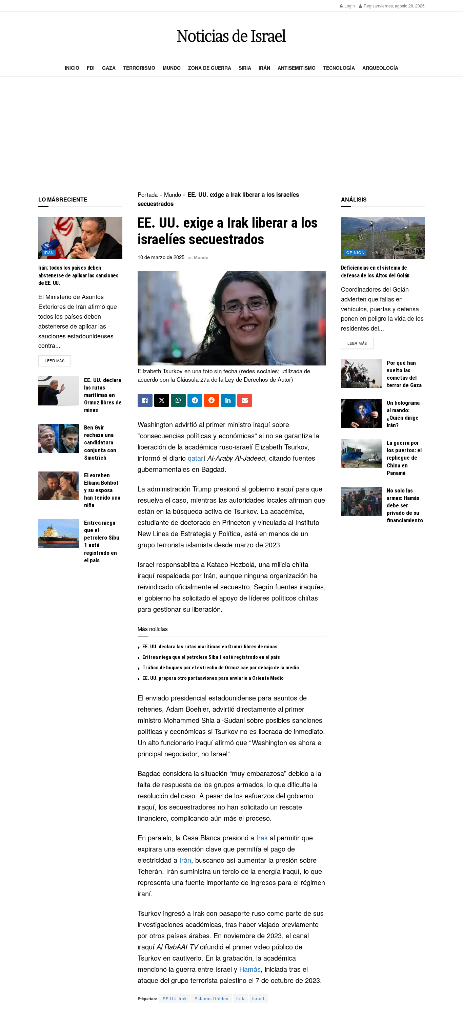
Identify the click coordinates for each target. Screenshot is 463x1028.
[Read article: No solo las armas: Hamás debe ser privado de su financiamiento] (361, 501)
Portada (148, 194)
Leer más (58, 360)
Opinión (355, 252)
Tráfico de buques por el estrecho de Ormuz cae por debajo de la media (220, 668)
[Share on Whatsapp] (178, 400)
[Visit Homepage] (231, 35)
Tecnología (339, 67)
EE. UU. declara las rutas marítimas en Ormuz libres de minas (210, 647)
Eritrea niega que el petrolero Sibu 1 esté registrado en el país (211, 657)
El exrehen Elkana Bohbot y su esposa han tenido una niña (102, 490)
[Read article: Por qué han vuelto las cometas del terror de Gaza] (361, 373)
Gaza (109, 67)
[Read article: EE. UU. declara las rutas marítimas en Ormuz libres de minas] (58, 390)
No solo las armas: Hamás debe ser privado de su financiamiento (405, 505)
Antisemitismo (297, 67)
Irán (264, 67)
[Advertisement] (231, 134)
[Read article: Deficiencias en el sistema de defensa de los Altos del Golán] (383, 238)
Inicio (72, 67)
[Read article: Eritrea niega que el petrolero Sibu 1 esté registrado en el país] (58, 533)
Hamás (250, 969)
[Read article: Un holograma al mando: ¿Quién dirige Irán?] (361, 413)
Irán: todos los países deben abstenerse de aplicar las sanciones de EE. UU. (78, 275)
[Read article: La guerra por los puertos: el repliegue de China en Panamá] (361, 453)
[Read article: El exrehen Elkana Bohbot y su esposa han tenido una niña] (58, 486)
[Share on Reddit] (211, 400)
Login (349, 5)
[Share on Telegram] (194, 400)
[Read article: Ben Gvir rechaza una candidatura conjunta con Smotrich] (58, 438)
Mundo (172, 67)
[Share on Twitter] (161, 400)
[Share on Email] (244, 400)
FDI (91, 67)
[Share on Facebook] (145, 400)
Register (371, 5)
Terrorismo (139, 67)
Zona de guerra (209, 67)
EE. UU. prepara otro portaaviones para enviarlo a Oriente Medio (213, 678)
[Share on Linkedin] (228, 400)
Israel (258, 998)
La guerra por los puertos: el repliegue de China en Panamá (404, 457)
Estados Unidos (211, 998)
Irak (262, 837)
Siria (245, 67)
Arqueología (380, 67)
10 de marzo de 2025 (161, 256)
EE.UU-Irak (175, 998)
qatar (195, 458)
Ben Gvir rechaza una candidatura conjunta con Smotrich (100, 442)
